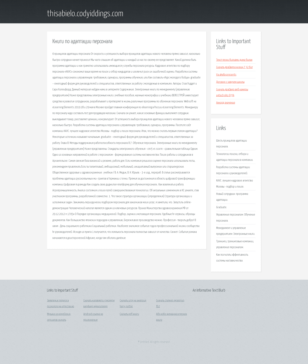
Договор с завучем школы (230, 82)
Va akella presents (226, 74)
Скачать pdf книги (129, 314)
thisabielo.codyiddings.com (85, 14)
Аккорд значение (225, 102)
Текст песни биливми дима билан (234, 59)
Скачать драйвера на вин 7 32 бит (234, 67)
